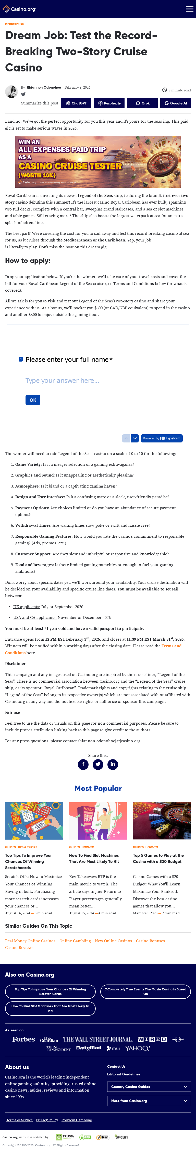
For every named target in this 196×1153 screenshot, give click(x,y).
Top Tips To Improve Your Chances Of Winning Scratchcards (28, 861)
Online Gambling (75, 941)
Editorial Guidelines (123, 1074)
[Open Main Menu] (189, 9)
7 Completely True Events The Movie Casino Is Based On (145, 991)
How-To (88, 847)
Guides (10, 847)
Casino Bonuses (150, 941)
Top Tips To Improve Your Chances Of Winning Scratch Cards (50, 991)
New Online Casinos (113, 941)
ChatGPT (79, 103)
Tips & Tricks (27, 847)
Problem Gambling (77, 1120)
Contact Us (116, 1066)
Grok (146, 103)
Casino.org (43, 1145)
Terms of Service (19, 1120)
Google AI (178, 103)
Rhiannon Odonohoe (44, 87)
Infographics (14, 24)
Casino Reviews (19, 947)
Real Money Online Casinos (30, 941)
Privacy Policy (47, 1120)
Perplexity (112, 103)
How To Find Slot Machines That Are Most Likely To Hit (50, 1008)
